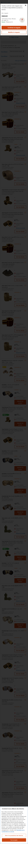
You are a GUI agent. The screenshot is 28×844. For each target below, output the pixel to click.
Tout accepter (14, 840)
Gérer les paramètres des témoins (14, 835)
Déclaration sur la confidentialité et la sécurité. (13, 830)
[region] (14, 825)
